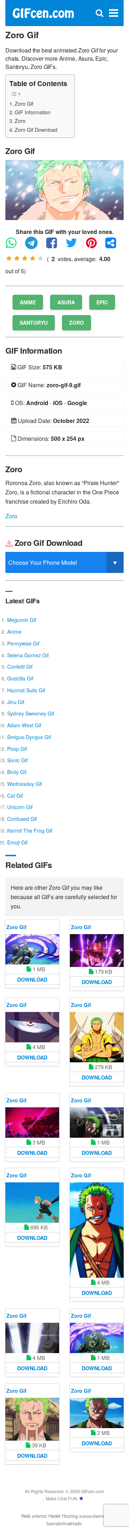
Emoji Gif (17, 842)
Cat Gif (15, 795)
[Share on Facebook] (55, 246)
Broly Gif (17, 772)
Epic (102, 302)
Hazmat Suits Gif (26, 690)
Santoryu (34, 322)
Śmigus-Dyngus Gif (29, 736)
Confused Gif (22, 818)
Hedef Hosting (63, 1515)
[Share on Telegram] (35, 246)
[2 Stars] (16, 258)
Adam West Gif (24, 725)
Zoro (20, 120)
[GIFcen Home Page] (43, 12)
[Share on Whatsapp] (15, 246)
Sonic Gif (17, 760)
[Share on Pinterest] (95, 246)
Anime (28, 302)
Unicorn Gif (20, 807)
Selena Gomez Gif (28, 655)
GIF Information (33, 112)
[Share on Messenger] (114, 246)
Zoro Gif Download (36, 129)
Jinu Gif (15, 701)
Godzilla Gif (20, 678)
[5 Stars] (40, 258)
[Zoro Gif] (64, 189)
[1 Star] (9, 258)
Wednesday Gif (24, 783)
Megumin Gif (21, 619)
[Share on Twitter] (75, 246)
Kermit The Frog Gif (29, 830)
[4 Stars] (32, 258)
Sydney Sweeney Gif (30, 713)
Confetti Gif (20, 666)
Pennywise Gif (23, 643)
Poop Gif (17, 748)
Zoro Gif (24, 103)
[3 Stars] (24, 258)
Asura (66, 302)
